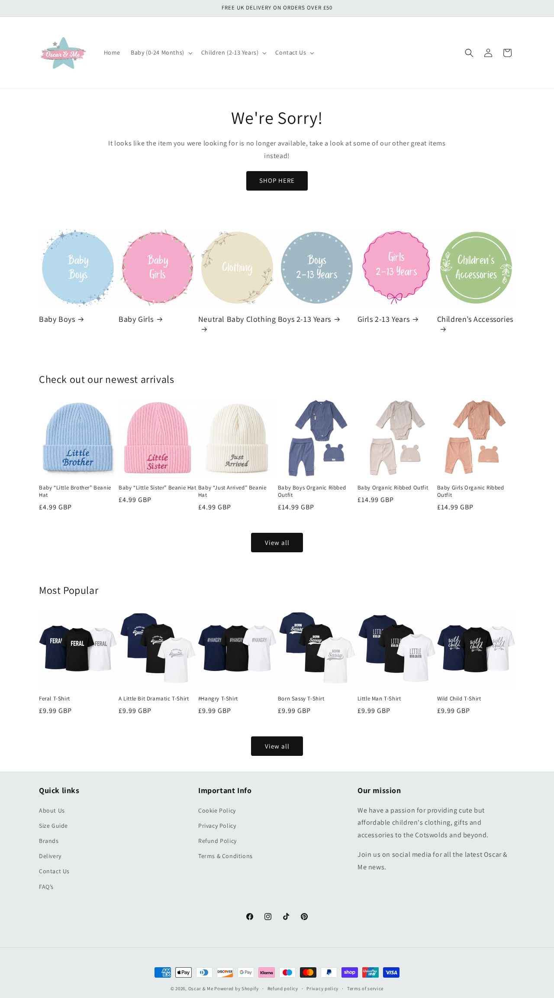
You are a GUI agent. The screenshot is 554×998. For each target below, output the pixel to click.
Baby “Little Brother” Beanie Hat (75, 491)
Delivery (50, 856)
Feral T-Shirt (54, 698)
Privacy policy (322, 988)
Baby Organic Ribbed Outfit (393, 487)
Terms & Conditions (225, 856)
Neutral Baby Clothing (237, 319)
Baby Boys (57, 319)
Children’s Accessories (475, 319)
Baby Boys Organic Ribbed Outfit (312, 491)
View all (277, 542)
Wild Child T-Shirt (459, 698)
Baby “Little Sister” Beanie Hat (157, 487)
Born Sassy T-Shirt (301, 698)
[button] (161, 52)
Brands (49, 841)
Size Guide (53, 826)
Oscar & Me (200, 988)
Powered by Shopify (236, 988)
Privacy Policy (217, 826)
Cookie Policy (217, 810)
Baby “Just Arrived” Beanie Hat (232, 491)
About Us (52, 810)
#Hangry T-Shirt (218, 698)
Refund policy (282, 988)
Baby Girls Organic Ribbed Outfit (470, 491)
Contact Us (54, 871)
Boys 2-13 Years (304, 319)
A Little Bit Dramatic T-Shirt (154, 698)
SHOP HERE (277, 180)
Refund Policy (217, 841)
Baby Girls (136, 319)
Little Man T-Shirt (379, 698)
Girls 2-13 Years (384, 319)
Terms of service (365, 988)
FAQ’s (46, 887)
